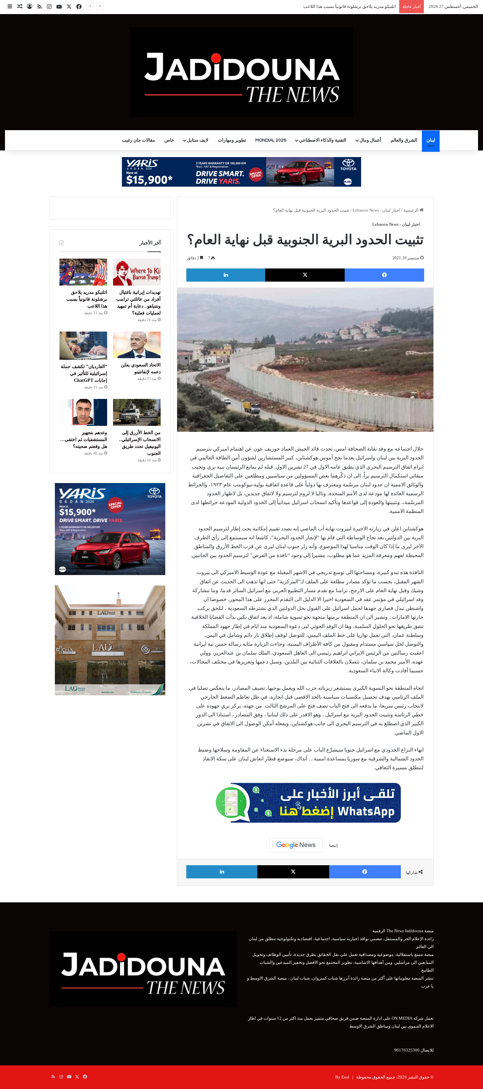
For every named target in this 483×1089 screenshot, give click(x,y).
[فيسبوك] (384, 275)
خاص (169, 140)
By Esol (342, 1077)
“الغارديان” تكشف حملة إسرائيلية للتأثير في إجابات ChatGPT (84, 373)
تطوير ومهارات (232, 140)
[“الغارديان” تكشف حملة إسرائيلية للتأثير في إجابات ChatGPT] (83, 346)
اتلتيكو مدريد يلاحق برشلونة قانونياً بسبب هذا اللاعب (86, 299)
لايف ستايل (197, 140)
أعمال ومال (370, 140)
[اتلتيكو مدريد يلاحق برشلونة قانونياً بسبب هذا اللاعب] (83, 272)
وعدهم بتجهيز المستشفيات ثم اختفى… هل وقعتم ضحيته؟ (83, 439)
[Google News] (296, 845)
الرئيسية (411, 210)
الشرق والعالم (404, 140)
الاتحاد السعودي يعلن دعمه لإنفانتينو (364, 6)
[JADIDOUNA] (241, 72)
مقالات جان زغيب (138, 140)
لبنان (430, 140)
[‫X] (305, 275)
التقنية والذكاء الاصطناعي (322, 140)
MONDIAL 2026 (270, 140)
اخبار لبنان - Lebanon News (376, 210)
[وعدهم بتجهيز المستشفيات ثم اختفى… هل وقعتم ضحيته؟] (83, 412)
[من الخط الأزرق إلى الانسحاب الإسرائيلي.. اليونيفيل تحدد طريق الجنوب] (137, 412)
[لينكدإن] (225, 275)
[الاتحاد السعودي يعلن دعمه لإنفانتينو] (137, 345)
